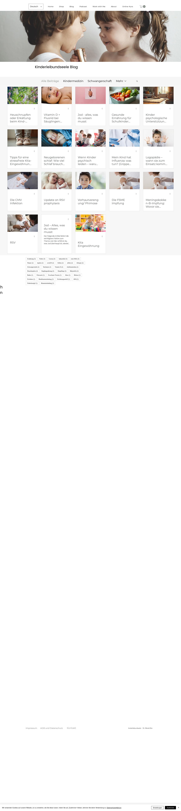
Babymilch (75, 271)
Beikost (78, 275)
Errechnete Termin (55, 275)
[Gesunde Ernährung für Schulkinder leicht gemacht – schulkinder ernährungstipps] (124, 95)
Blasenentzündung (48, 283)
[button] (143, 6)
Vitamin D (60, 267)
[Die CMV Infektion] (22, 180)
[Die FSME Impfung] (124, 180)
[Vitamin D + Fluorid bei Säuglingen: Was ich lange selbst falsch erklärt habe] (56, 95)
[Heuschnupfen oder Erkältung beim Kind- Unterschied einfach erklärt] (22, 95)
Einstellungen (157, 808)
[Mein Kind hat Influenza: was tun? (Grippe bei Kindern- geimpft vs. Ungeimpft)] (124, 138)
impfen (41, 263)
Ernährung (32, 259)
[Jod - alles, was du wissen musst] (90, 95)
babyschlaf (64, 259)
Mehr (119, 81)
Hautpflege (63, 271)
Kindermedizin (73, 81)
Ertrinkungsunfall (64, 279)
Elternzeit (41, 275)
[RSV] (22, 223)
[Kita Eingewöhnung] (90, 223)
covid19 (51, 263)
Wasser (31, 263)
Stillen (61, 263)
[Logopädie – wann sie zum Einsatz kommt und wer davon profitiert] (158, 138)
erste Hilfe (76, 259)
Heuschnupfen (33, 271)
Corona (53, 259)
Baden (30, 275)
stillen (70, 263)
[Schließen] (178, 807)
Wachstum (48, 267)
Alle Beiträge (50, 81)
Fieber (43, 259)
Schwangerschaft (100, 81)
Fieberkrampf (33, 283)
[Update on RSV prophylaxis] (56, 180)
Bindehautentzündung (47, 279)
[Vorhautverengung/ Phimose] (90, 180)
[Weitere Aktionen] (35, 108)
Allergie (80, 263)
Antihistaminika (73, 267)
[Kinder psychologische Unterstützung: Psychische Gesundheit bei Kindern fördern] (158, 95)
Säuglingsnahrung (48, 271)
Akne (68, 275)
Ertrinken (31, 279)
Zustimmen (170, 808)
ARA (76, 279)
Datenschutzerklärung (114, 808)
